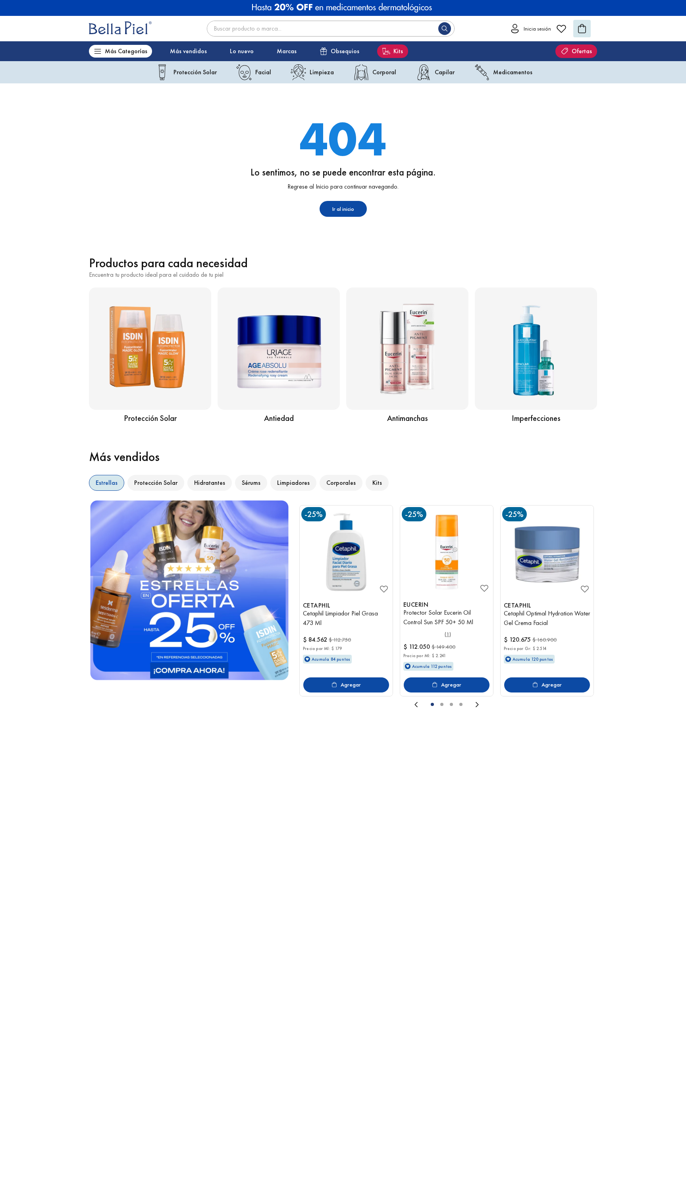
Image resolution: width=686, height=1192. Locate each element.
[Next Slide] (533, 704)
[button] (432, 704)
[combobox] (331, 29)
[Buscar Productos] (446, 28)
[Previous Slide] (359, 704)
